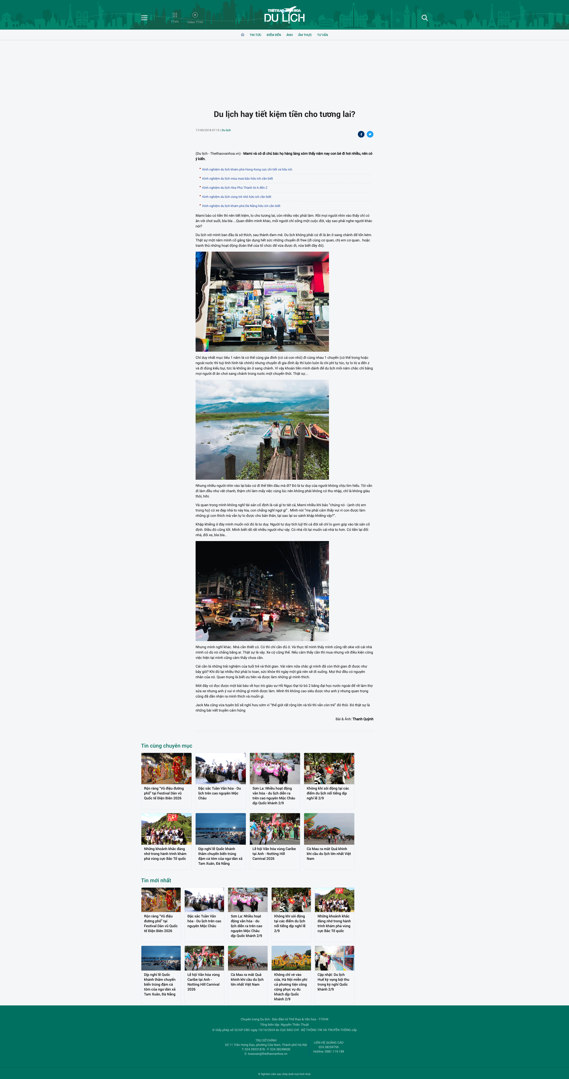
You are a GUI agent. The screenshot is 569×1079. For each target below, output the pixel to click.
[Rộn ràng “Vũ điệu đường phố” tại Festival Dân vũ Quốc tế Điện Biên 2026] (166, 768)
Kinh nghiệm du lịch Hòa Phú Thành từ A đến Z (234, 187)
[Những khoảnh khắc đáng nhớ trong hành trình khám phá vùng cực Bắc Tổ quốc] (166, 828)
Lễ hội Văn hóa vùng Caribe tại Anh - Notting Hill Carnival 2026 (274, 853)
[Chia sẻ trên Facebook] (361, 135)
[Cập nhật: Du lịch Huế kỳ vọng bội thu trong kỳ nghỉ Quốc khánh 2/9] (334, 958)
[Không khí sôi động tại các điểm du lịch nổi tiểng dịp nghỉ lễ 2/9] (329, 768)
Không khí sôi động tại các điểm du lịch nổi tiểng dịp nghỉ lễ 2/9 (328, 793)
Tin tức (255, 35)
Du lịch (226, 130)
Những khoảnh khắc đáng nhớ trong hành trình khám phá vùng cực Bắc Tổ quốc (165, 853)
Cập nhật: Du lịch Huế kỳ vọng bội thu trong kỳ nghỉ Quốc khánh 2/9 (333, 982)
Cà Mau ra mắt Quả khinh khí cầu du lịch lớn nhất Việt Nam (329, 853)
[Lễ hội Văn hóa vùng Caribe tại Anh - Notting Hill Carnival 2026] (275, 828)
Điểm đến (274, 35)
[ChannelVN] (284, 16)
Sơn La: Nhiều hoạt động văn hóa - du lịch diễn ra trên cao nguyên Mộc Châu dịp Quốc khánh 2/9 (273, 795)
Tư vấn (322, 35)
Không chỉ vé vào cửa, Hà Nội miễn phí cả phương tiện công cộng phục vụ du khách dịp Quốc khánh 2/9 (290, 986)
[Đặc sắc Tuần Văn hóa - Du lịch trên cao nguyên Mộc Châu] (221, 768)
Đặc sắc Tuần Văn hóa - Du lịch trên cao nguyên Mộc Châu (219, 793)
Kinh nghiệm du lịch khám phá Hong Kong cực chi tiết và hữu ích (247, 169)
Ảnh (290, 35)
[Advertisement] (284, 71)
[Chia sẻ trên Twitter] (370, 135)
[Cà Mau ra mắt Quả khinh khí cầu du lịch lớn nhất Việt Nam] (329, 828)
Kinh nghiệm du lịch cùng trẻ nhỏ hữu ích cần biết (236, 197)
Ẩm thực (305, 35)
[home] (242, 35)
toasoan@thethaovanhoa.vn (267, 1053)
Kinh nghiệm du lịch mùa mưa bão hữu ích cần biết (237, 178)
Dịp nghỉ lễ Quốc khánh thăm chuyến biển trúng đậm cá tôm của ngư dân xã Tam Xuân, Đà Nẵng (220, 856)
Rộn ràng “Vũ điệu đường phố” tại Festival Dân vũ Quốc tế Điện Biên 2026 (164, 793)
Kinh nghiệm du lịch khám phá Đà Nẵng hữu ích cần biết (241, 206)
